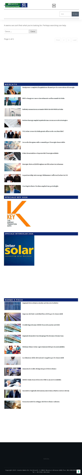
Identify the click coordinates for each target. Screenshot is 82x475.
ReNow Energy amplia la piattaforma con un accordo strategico (45, 120)
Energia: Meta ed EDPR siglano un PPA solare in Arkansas (42, 164)
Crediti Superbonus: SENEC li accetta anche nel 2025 (41, 325)
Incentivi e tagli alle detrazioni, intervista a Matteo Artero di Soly (45, 391)
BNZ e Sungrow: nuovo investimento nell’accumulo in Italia (43, 98)
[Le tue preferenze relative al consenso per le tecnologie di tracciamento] (78, 471)
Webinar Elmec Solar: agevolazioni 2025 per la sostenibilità (43, 347)
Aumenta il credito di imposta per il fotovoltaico (39, 369)
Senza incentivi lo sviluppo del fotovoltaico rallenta (40, 402)
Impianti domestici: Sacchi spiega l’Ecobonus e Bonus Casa (42, 336)
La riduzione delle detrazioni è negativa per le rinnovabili (43, 358)
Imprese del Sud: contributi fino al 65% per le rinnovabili (42, 314)
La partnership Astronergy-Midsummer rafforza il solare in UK (45, 175)
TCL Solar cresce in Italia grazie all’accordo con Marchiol (42, 131)
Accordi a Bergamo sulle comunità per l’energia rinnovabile (43, 142)
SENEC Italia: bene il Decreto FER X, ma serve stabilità (41, 380)
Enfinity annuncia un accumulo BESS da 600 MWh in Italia (42, 109)
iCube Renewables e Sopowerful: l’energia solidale (40, 153)
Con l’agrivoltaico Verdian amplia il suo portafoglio (40, 186)
